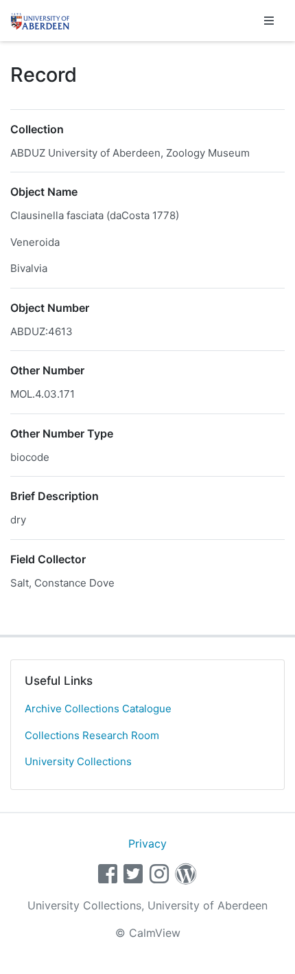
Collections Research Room (92, 735)
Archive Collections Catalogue (98, 708)
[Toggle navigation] (269, 20)
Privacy (147, 843)
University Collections (78, 761)
